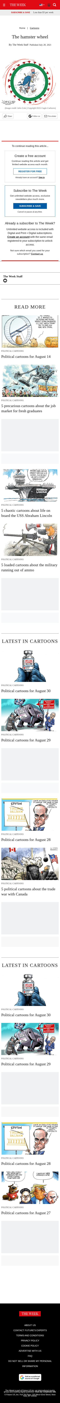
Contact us (37, 254)
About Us (30, 1325)
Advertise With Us (30, 1351)
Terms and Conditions (30, 1335)
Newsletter (52, 116)
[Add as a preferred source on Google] (30, 1377)
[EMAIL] (6, 280)
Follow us (36, 116)
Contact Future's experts (30, 1330)
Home (22, 28)
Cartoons (34, 28)
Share (10, 116)
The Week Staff (20, 44)
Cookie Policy (30, 1345)
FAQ (30, 1356)
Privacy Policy (30, 1340)
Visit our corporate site (45, 1392)
